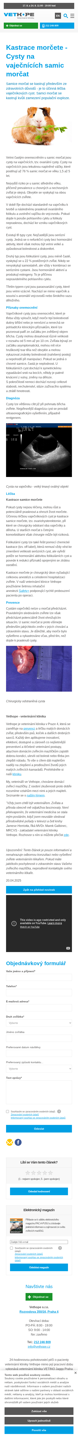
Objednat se (15, 25)
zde (66, 835)
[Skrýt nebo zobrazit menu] (72, 16)
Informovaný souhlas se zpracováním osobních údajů (38, 1118)
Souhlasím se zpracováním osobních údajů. (33, 1113)
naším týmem (35, 795)
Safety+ (24, 590)
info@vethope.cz (39, 1346)
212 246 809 (51, 25)
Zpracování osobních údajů (25, 1114)
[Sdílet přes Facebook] (18, 1142)
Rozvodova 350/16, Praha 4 (39, 1311)
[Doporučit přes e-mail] (9, 1142)
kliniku (16, 774)
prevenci (29, 728)
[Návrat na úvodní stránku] (19, 16)
